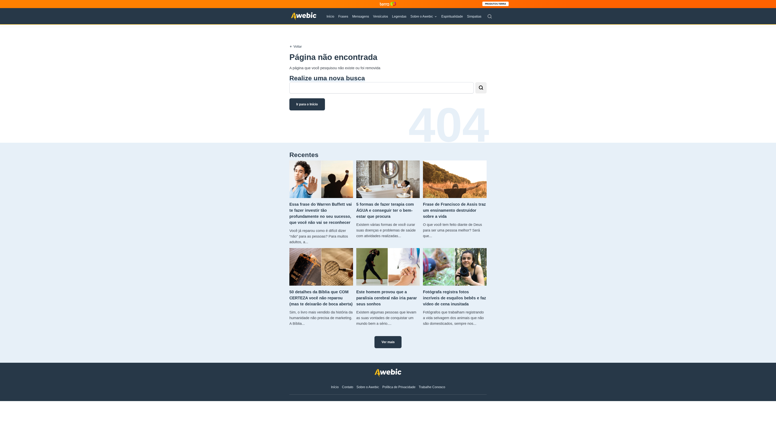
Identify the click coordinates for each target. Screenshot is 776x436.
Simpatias (474, 16)
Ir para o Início (307, 104)
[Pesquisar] (490, 17)
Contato (347, 387)
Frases (343, 16)
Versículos (380, 16)
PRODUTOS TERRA (495, 4)
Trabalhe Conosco (432, 387)
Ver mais (388, 342)
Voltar (297, 46)
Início (330, 16)
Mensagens (360, 16)
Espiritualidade (452, 16)
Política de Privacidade (398, 387)
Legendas (399, 16)
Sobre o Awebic (421, 16)
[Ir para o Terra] (388, 4)
